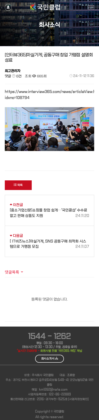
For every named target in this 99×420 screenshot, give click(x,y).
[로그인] (8, 5)
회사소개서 (48, 358)
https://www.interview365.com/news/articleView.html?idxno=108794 (49, 95)
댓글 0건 (13, 76)
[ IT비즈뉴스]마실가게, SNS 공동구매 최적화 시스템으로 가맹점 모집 (49, 244)
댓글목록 (12, 272)
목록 (20, 185)
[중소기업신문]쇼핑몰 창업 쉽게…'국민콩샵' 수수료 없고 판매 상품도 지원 (49, 213)
